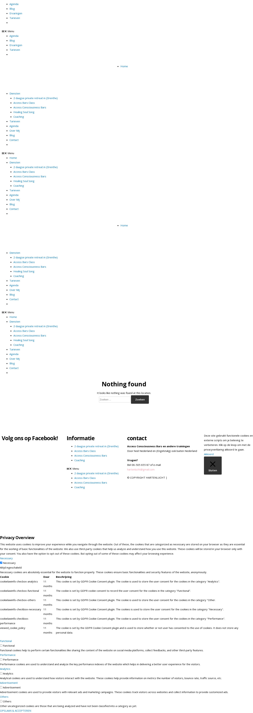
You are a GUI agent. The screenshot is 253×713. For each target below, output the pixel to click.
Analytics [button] (5, 669)
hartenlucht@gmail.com (141, 469)
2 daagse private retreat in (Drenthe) (35, 98)
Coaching (18, 116)
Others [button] (4, 696)
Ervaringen (15, 13)
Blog (12, 8)
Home (124, 66)
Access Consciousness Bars (29, 107)
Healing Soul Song (23, 112)
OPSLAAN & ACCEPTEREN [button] (15, 710)
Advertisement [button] (9, 682)
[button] (66, 153)
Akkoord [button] (209, 454)
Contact (14, 140)
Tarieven (14, 18)
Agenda (13, 4)
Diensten (14, 93)
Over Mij (14, 130)
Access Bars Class (24, 102)
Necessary (9, 563)
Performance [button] (7, 655)
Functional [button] (6, 641)
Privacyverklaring (178, 477)
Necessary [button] (6, 558)
